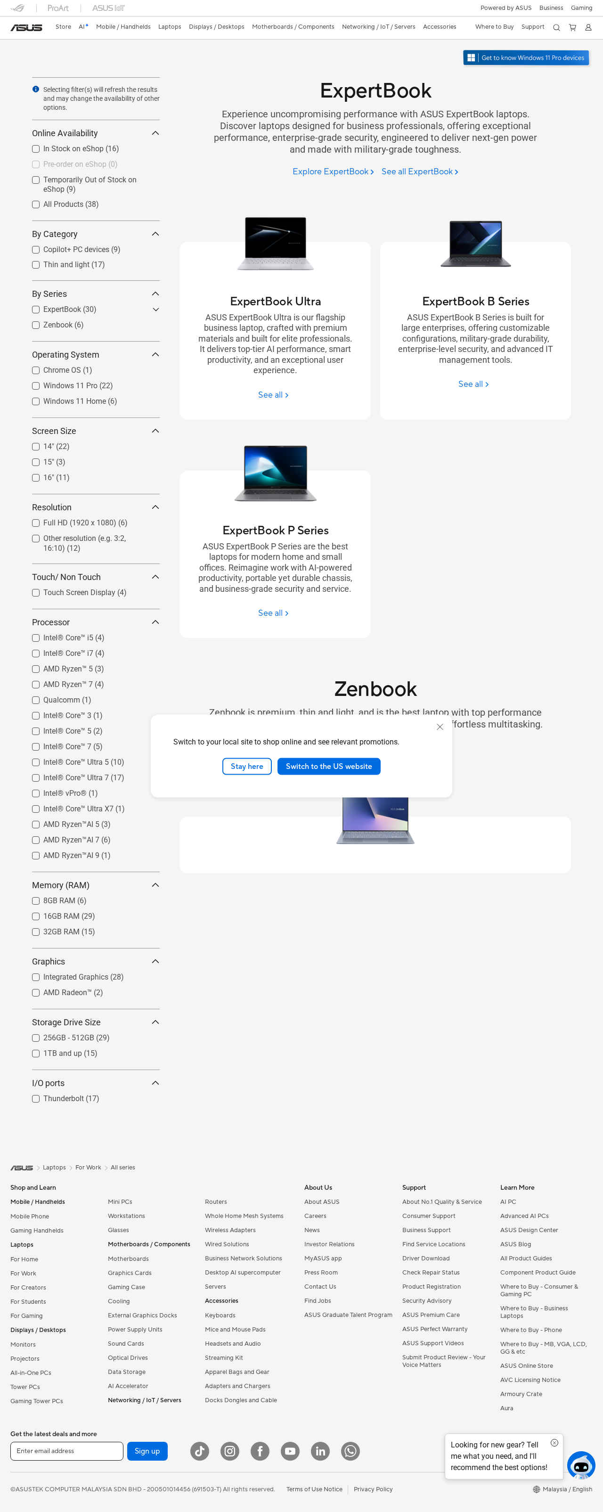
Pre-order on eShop (63, 161)
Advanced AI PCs (524, 1216)
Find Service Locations (433, 1244)
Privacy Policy (373, 1489)
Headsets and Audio (233, 1344)
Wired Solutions (227, 1244)
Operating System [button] (65, 355)
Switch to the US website (329, 766)
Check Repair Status (431, 1272)
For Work (23, 1273)
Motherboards (128, 1259)
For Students (28, 1302)
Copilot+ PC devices (65, 247)
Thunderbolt (52, 1096)
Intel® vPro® (53, 790)
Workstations (126, 1216)
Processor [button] (51, 622)
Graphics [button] (48, 961)
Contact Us (320, 1287)
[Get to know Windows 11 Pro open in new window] (527, 59)
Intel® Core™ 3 (56, 713)
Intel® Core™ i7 (57, 650)
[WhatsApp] (350, 1451)
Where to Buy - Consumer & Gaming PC (539, 1290)
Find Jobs (317, 1301)
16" (37, 475)
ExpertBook (51, 306)
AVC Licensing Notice (530, 1380)
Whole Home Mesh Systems (244, 1216)
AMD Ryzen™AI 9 (60, 853)
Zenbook (46, 322)
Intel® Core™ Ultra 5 (65, 759)
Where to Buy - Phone (531, 1330)
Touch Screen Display (68, 590)
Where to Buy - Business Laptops (534, 1312)
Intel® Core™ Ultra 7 (65, 775)
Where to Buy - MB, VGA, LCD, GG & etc (543, 1348)
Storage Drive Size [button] (66, 1022)
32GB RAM (50, 929)
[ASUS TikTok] (199, 1451)
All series (123, 1167)
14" (37, 444)
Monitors (23, 1345)
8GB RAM (48, 898)
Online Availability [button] (65, 133)
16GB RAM (50, 913)
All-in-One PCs (30, 1373)
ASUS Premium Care (431, 1315)
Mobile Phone (29, 1216)
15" (37, 459)
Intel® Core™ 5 (56, 728)
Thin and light (55, 262)
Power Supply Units (135, 1329)
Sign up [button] (147, 1451)
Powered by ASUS (506, 8)
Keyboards (220, 1315)
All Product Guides (526, 1258)
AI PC (508, 1202)
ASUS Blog (515, 1244)
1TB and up (51, 1050)
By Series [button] (49, 294)
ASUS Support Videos (433, 1343)
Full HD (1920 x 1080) (68, 520)
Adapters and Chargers (237, 1386)
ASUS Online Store (526, 1366)
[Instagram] (229, 1451)
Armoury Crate (521, 1394)
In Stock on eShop (62, 146)
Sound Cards (126, 1344)
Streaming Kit (224, 1358)
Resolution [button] (52, 507)
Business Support (426, 1230)
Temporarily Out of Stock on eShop (90, 177)
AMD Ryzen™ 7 (56, 682)
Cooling (119, 1301)
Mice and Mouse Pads (235, 1329)
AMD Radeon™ (56, 990)
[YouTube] (290, 1451)
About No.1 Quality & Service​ (442, 1202)
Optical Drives (128, 1358)
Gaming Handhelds (37, 1230)
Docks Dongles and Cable (241, 1400)
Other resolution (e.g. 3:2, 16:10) (85, 535)
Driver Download (426, 1258)
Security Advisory (427, 1301)
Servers (215, 1287)
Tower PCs (25, 1387)
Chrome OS (51, 367)
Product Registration (431, 1287)
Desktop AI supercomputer (243, 1272)
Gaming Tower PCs (36, 1401)
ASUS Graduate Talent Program (348, 1315)
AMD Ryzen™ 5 (56, 666)
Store (63, 27)
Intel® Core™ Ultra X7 (67, 806)
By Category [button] (55, 234)
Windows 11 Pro (59, 383)
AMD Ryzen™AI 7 (60, 837)
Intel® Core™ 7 (56, 744)
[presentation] (36, 89)
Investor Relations (329, 1244)
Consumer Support (429, 1216)
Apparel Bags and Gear (237, 1372)
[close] (440, 726)
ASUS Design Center (529, 1230)
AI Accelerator (128, 1386)
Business (551, 8)
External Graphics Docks (142, 1315)
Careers (315, 1216)
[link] (26, 28)
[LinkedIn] (320, 1451)
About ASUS (322, 1202)
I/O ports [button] (48, 1083)
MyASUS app (323, 1258)
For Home (24, 1259)
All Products (52, 201)
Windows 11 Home (63, 398)
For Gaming (26, 1316)
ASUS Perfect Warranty (435, 1329)
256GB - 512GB (57, 1035)
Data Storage (127, 1372)
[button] (582, 8)
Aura (506, 1408)
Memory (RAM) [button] (61, 885)
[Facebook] (260, 1451)
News (312, 1230)
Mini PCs (120, 1202)
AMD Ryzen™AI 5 (60, 821)
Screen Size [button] (54, 431)
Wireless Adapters (230, 1230)
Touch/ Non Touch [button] (66, 577)
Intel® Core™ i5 (57, 635)
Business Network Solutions (243, 1258)
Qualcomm (50, 697)
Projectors (25, 1359)
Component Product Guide (538, 1272)
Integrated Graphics (64, 974)
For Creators (28, 1287)
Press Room (321, 1272)
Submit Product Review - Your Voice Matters (444, 1361)
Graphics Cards (130, 1273)
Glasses (118, 1230)
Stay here (247, 766)
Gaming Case (126, 1287)
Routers (216, 1202)
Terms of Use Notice (314, 1489)
